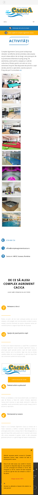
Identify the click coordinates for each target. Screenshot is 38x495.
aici (20, 70)
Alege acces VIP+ (17, 478)
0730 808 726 (10, 240)
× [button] (36, 469)
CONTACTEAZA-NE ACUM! (19, 379)
